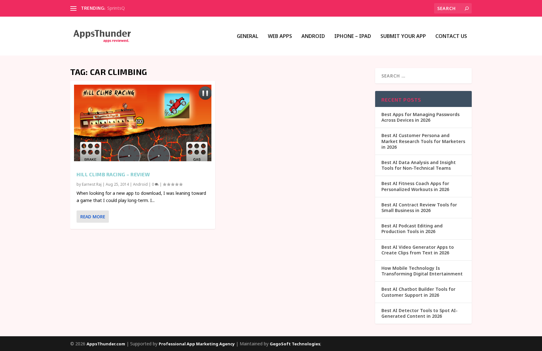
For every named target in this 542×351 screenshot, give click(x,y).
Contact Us (451, 37)
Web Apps (280, 37)
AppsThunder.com (106, 344)
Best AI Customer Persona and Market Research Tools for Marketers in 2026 (423, 141)
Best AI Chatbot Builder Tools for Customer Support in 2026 (418, 292)
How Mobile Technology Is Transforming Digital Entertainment (422, 271)
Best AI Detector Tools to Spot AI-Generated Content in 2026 (419, 313)
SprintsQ (116, 8)
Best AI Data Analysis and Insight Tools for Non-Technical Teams (418, 165)
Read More (92, 217)
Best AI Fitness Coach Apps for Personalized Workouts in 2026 (415, 186)
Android (313, 37)
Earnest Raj (92, 184)
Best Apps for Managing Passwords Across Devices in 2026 (420, 117)
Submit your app (403, 37)
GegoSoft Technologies (295, 344)
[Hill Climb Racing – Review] (142, 123)
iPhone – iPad (352, 37)
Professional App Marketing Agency (197, 344)
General (247, 37)
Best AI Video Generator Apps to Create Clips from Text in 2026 (417, 250)
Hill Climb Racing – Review (113, 174)
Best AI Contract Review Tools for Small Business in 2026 (419, 207)
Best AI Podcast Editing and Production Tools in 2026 (412, 228)
